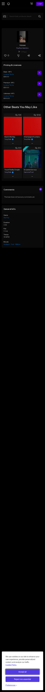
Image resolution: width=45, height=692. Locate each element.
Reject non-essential (22, 679)
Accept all (22, 671)
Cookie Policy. (11, 664)
